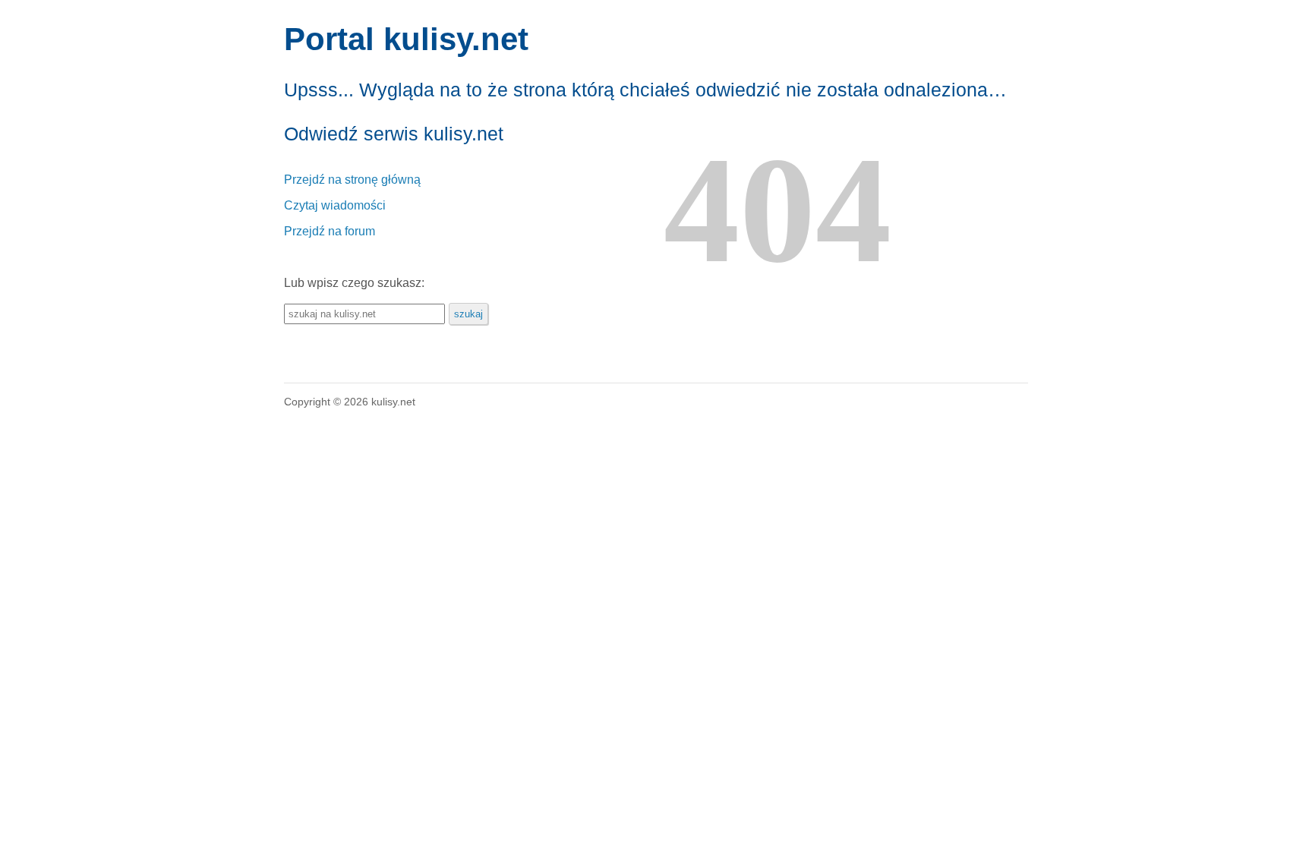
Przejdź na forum (329, 231)
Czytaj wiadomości (335, 205)
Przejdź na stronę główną (352, 179)
